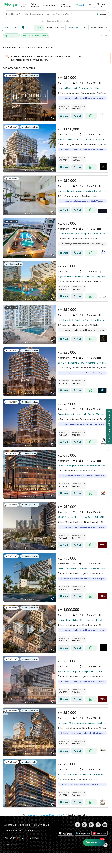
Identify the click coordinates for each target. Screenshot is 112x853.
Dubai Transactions (66, 5)
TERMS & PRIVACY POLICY (18, 830)
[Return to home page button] (10, 5)
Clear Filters (104, 36)
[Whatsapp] (91, 116)
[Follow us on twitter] (84, 824)
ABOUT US (10, 825)
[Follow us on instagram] (98, 824)
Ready (49, 27)
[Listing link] (56, 97)
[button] (10, 27)
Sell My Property (35, 5)
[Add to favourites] (52, 118)
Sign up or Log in (101, 5)
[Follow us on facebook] (77, 824)
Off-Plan (59, 27)
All (39, 27)
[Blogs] (79, 5)
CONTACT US (41, 825)
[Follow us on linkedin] (91, 824)
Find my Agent (24, 5)
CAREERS (25, 825)
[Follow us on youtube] (105, 824)
